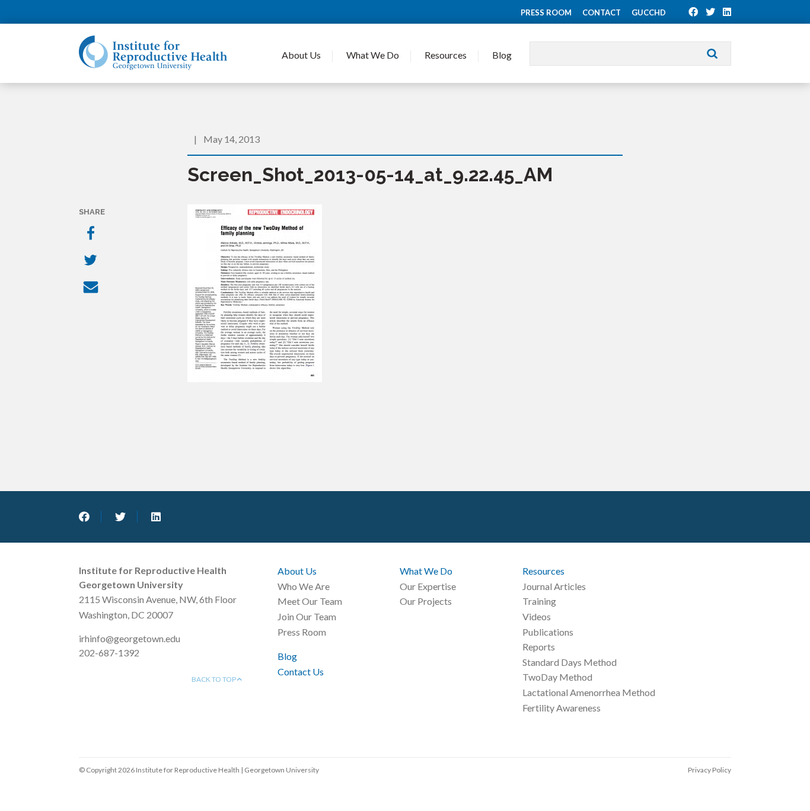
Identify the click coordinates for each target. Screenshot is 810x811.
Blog (502, 54)
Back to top (214, 679)
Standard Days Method (569, 662)
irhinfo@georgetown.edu (129, 638)
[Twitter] (92, 261)
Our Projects (426, 601)
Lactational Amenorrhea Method (588, 692)
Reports (538, 646)
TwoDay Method (557, 676)
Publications (547, 631)
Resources (446, 54)
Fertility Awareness (561, 707)
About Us (301, 54)
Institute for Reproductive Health (153, 53)
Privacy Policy (709, 769)
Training (539, 601)
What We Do (372, 54)
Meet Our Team (310, 601)
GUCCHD (649, 12)
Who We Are (304, 586)
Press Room (546, 12)
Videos (536, 616)
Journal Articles (554, 586)
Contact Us (301, 671)
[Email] (92, 288)
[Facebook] (92, 234)
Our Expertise (428, 586)
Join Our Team (307, 616)
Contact (601, 12)
